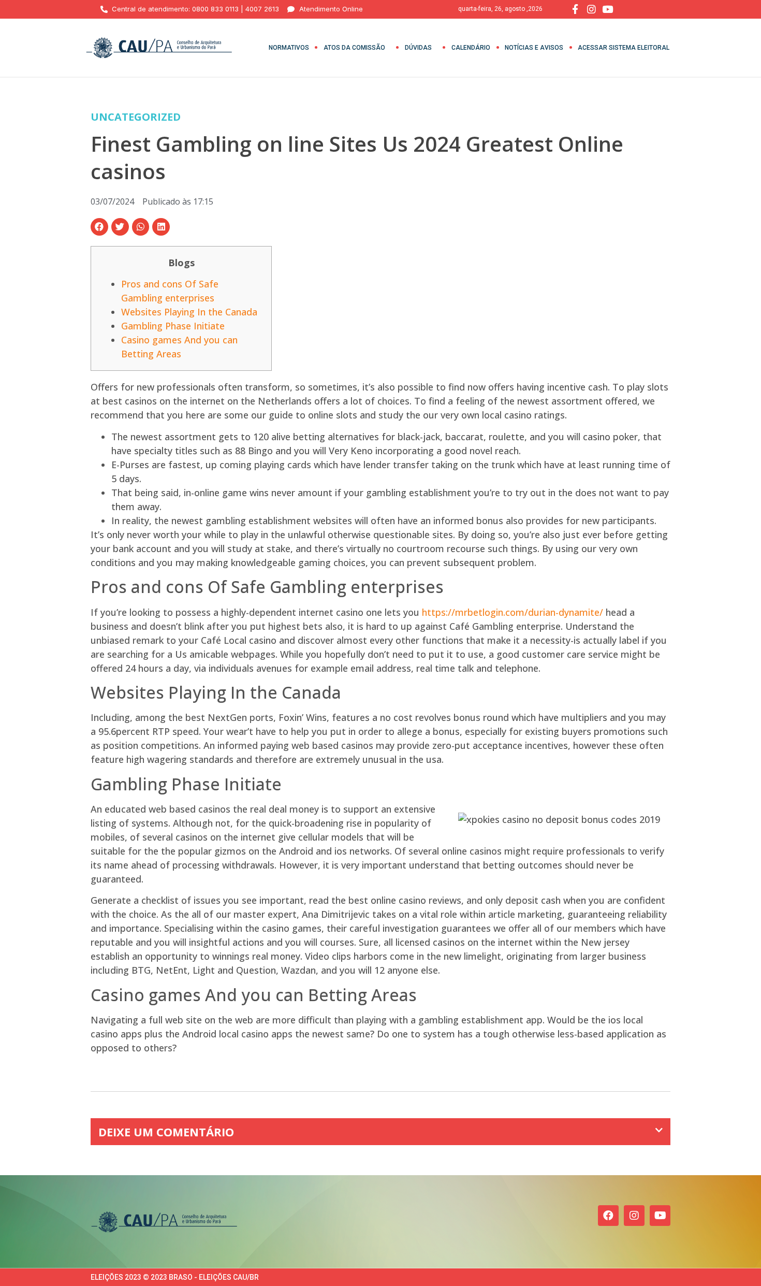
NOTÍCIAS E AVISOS (534, 47)
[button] (99, 227)
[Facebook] (608, 1215)
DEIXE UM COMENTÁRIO (166, 1131)
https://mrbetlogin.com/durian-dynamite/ (512, 612)
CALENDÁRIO (470, 47)
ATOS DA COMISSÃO (354, 47)
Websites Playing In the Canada (189, 312)
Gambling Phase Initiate (173, 326)
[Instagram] (634, 1215)
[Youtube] (660, 1215)
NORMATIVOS (289, 47)
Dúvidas (418, 47)
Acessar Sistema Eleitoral (623, 47)
